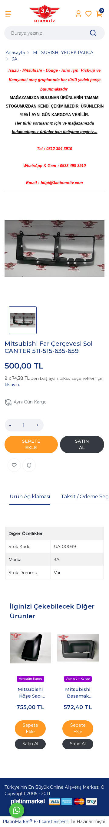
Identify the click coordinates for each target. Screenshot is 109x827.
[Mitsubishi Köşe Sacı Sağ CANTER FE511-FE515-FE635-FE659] (30, 648)
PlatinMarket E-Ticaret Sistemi (36, 821)
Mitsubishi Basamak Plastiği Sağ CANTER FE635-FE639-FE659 (78, 693)
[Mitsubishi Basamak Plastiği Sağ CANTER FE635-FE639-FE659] (78, 648)
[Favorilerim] (88, 14)
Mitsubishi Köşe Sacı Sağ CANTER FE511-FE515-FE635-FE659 (30, 693)
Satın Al (30, 743)
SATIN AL (82, 444)
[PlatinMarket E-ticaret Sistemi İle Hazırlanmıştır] (28, 801)
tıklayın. (12, 384)
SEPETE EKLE (31, 444)
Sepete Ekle (30, 728)
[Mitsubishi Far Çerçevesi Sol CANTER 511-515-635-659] (54, 249)
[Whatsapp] (16, 810)
